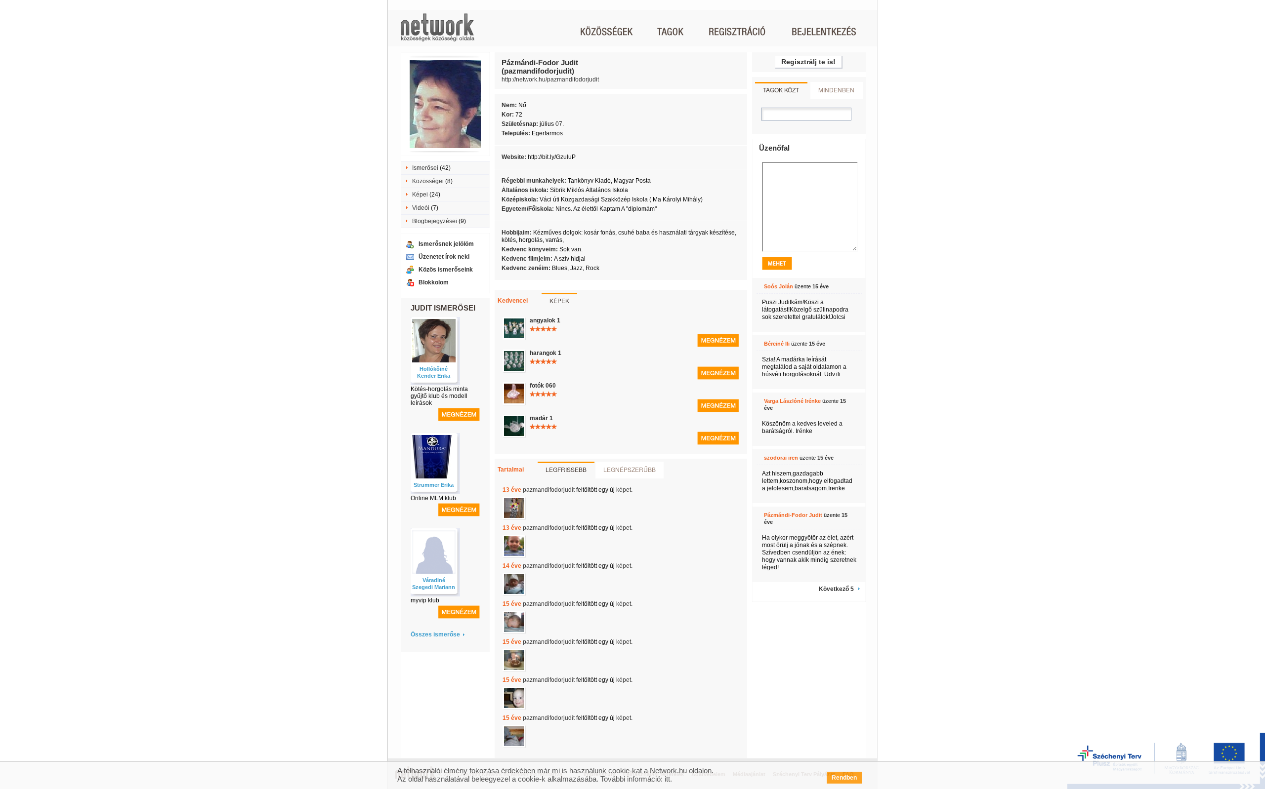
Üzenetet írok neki (444, 256)
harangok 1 (545, 353)
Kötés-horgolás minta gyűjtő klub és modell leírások (439, 396)
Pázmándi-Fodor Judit (793, 515)
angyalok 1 (545, 320)
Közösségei (428, 181)
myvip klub (425, 600)
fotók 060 (543, 385)
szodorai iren (781, 458)
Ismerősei (425, 167)
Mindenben (836, 89)
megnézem (459, 414)
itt (667, 779)
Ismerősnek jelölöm (446, 243)
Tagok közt (781, 89)
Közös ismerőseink (446, 269)
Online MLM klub (433, 498)
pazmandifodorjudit (549, 489)
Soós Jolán (778, 286)
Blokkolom (434, 282)
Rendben (844, 777)
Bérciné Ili (777, 344)
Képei (420, 194)
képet (623, 489)
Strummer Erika (434, 485)
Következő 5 (836, 589)
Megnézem (718, 340)
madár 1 (541, 418)
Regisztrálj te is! (808, 62)
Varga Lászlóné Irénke (792, 401)
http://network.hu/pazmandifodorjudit (550, 79)
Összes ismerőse (435, 634)
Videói (420, 207)
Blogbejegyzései (434, 221)
